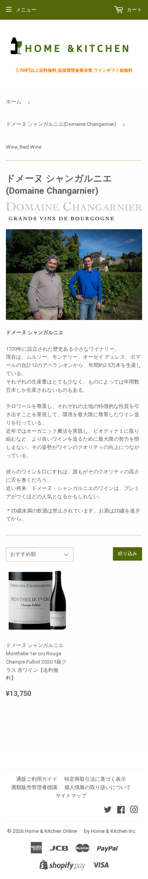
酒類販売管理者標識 (34, 787)
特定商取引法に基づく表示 (95, 779)
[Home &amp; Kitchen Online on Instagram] (134, 811)
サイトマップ (71, 796)
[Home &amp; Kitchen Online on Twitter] (108, 811)
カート (134, 10)
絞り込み (127, 554)
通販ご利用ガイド (36, 779)
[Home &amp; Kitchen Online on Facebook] (121, 811)
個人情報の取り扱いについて (97, 787)
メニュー (26, 10)
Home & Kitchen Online (51, 831)
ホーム (13, 102)
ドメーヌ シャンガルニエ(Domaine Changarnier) (61, 124)
